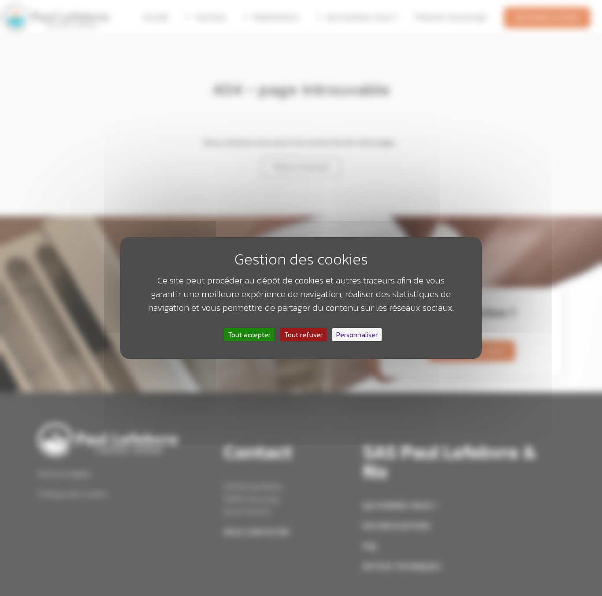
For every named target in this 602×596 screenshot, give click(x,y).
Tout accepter (249, 334)
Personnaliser (357, 334)
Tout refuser (303, 334)
